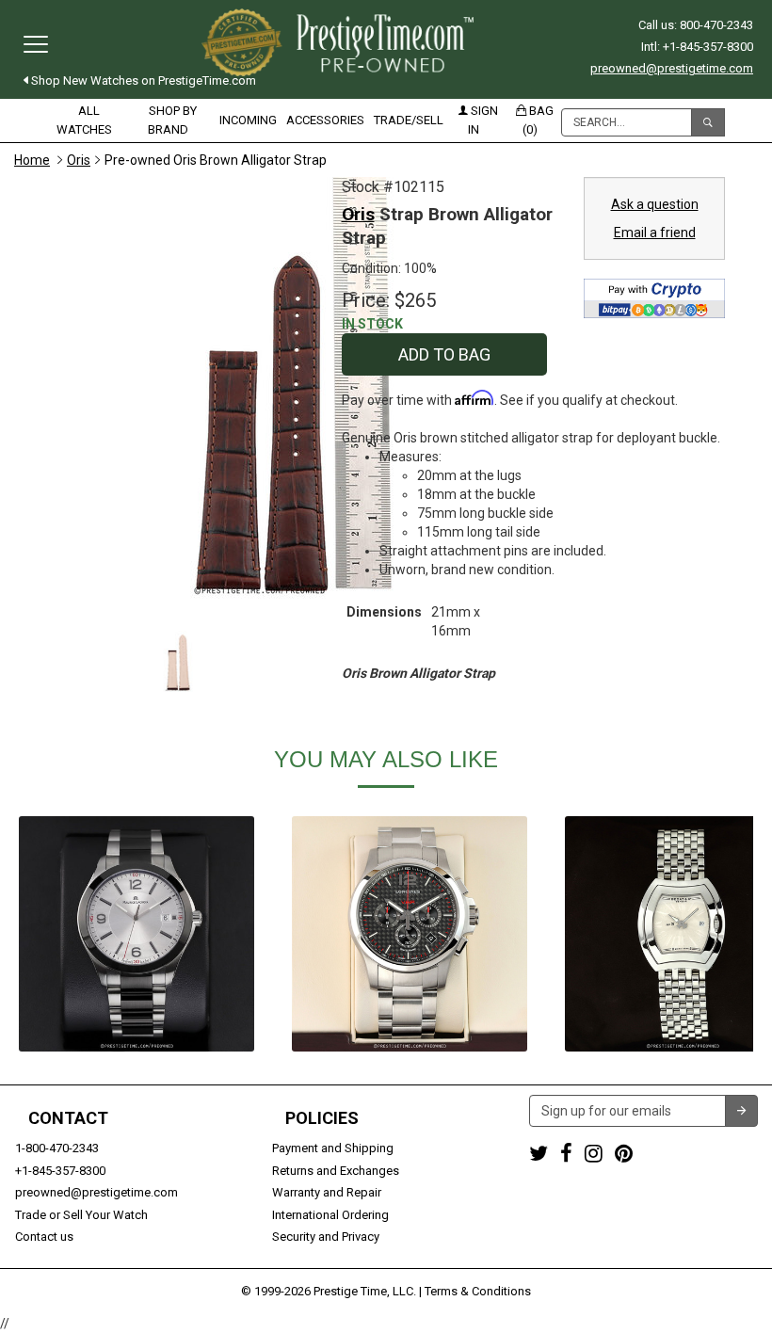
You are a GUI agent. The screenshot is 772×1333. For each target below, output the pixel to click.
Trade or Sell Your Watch (81, 1215)
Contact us (44, 1236)
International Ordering (330, 1215)
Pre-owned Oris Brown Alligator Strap (216, 160)
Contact (68, 1118)
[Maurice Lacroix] (136, 934)
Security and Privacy (325, 1236)
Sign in (483, 120)
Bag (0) (538, 120)
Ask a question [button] (655, 204)
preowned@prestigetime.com (671, 68)
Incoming (248, 120)
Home (32, 160)
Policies (322, 1118)
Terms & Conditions (478, 1291)
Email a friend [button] (655, 232)
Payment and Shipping (333, 1148)
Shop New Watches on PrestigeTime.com (142, 80)
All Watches (84, 120)
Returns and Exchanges (335, 1171)
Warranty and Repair (326, 1192)
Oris (78, 160)
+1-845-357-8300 (60, 1171)
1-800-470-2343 (57, 1148)
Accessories (325, 120)
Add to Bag (444, 354)
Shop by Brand (172, 120)
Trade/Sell (408, 120)
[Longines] (409, 934)
